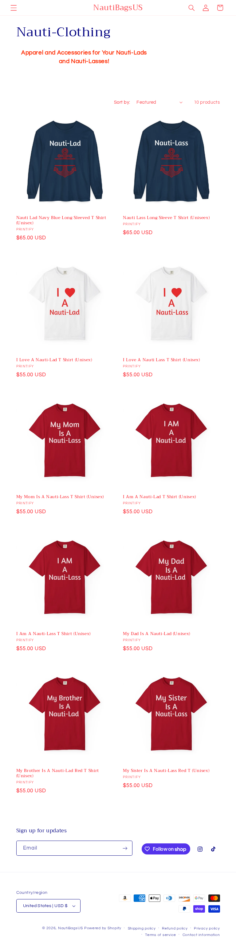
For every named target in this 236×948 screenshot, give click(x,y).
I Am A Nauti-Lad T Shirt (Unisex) (159, 497)
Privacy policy (207, 928)
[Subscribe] (125, 848)
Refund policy (175, 928)
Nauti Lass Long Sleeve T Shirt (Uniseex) (166, 218)
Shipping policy (142, 928)
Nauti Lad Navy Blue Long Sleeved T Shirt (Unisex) (61, 220)
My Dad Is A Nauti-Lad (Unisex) (156, 634)
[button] (13, 8)
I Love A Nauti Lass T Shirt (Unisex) (161, 360)
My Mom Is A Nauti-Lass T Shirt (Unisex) (60, 497)
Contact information (201, 935)
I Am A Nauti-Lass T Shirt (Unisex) (53, 634)
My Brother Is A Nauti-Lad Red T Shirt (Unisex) (57, 773)
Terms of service (160, 935)
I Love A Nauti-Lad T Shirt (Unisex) (54, 360)
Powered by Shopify (102, 928)
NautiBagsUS (70, 928)
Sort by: (122, 102)
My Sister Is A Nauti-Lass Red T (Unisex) (166, 771)
